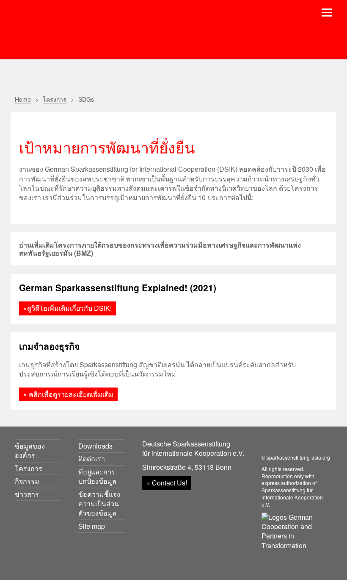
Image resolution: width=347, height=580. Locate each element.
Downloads (95, 446)
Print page (316, 98)
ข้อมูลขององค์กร (30, 450)
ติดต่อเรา (91, 458)
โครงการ (54, 99)
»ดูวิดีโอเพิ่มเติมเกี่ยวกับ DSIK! (67, 308)
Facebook (331, 98)
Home (23, 99)
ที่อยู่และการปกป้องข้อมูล (97, 476)
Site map (91, 526)
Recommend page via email (299, 99)
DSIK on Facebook (267, 444)
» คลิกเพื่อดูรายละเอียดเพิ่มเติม (68, 394)
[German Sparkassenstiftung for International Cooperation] (79, 29)
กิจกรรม (27, 481)
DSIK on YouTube (286, 444)
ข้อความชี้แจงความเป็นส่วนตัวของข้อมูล (99, 503)
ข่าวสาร (27, 494)
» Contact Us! (166, 483)
